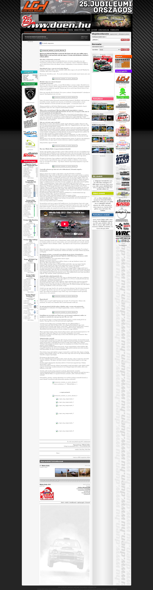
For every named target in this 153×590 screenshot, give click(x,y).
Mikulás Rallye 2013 (45, 484)
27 (122, 64)
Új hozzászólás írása (85, 446)
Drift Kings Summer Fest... (99, 146)
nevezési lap (87, 491)
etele (94, 223)
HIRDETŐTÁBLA (79, 30)
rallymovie (95, 205)
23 (128, 62)
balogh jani (98, 181)
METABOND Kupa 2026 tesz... (100, 135)
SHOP (88, 30)
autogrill (99, 219)
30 (128, 64)
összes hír (26, 32)
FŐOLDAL (37, 30)
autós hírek (54, 32)
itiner (107, 184)
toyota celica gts (101, 228)
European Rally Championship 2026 (30, 201)
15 (126, 61)
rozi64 (107, 225)
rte (105, 187)
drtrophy (95, 221)
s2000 (107, 187)
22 (126, 62)
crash (101, 201)
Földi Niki (87, 449)
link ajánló (48, 32)
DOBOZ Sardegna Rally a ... (100, 124)
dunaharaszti (104, 221)
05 (126, 65)
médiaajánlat (91, 587)
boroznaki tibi (105, 181)
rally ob (110, 223)
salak (111, 224)
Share (57, 453)
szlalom (100, 226)
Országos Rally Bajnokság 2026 (30, 220)
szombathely (107, 226)
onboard (107, 203)
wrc (108, 189)
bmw (100, 198)
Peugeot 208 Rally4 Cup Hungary (30, 260)
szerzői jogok (76, 587)
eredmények (87, 494)
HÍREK (44, 30)
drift (97, 182)
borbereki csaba (107, 198)
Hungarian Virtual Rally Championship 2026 (31, 164)
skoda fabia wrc (108, 205)
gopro (105, 201)
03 (122, 65)
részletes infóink (122, 84)
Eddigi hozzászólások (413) (71, 446)
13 (122, 61)
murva (94, 187)
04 (124, 65)
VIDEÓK (70, 30)
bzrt (98, 201)
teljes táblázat (31, 178)
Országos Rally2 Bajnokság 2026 (30, 275)
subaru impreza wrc (98, 207)
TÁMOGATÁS (114, 30)
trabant (100, 208)
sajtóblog (38, 32)
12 (126, 66)
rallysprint (99, 224)
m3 (98, 203)
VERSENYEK (52, 30)
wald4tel (104, 189)
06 (128, 65)
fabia (94, 184)
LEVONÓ (94, 30)
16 (128, 61)
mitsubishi (102, 203)
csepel (110, 219)
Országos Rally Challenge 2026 (31, 240)
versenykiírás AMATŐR (84, 490)
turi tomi (99, 189)
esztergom (105, 182)
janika (111, 201)
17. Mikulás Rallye (45, 465)
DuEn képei (110, 110)
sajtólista (43, 32)
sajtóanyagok (32, 32)
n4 (97, 187)
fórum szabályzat (83, 587)
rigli (104, 225)
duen (100, 182)
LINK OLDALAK (103, 30)
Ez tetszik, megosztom (48, 43)
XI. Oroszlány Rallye (97, 114)
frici (97, 223)
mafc (97, 186)
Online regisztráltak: (27, 80)
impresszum (70, 587)
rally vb (95, 225)
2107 (95, 198)
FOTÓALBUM (61, 30)
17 (116, 62)
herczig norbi (103, 184)
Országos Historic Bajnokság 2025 (30, 295)
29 (126, 64)
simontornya (95, 226)
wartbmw (102, 210)
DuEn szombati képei (108, 121)
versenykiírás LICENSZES (83, 488)
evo (110, 182)
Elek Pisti (81, 449)
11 (118, 61)
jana (108, 201)
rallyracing (101, 187)
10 (116, 61)
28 (124, 64)
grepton (97, 184)
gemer (100, 223)
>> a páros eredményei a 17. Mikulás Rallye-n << (65, 384)
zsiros (107, 228)
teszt (112, 226)
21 (124, 62)
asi (93, 180)
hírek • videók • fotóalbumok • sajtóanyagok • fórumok (75, 502)
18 (118, 62)
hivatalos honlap (86, 492)
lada (96, 203)
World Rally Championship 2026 (30, 181)
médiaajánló (60, 32)
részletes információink (84, 487)
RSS (95, 587)
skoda (111, 187)
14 (124, 61)
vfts (109, 209)
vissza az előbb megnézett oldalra (81, 457)
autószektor (66, 32)
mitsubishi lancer (108, 186)
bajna (103, 219)
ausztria (94, 219)
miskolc (101, 186)
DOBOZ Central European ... (100, 103)
